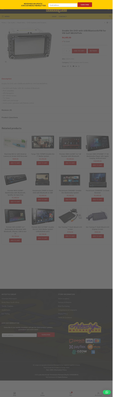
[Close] (110, 2)
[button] (107, 392)
